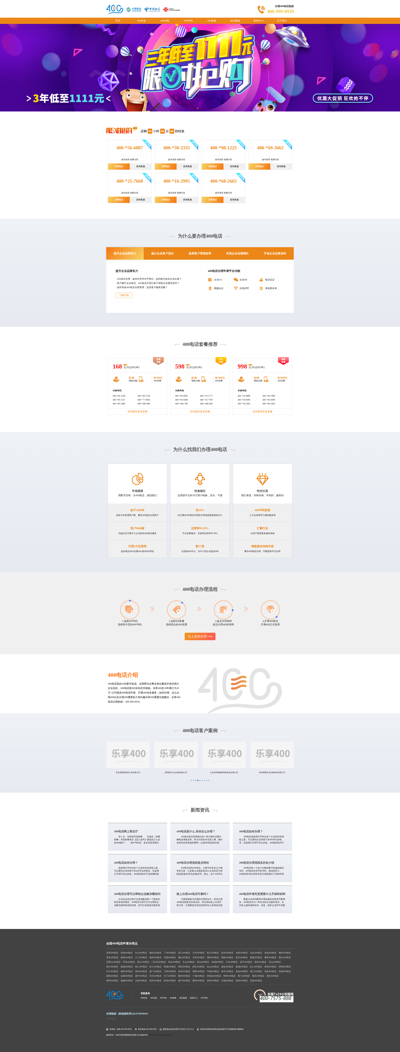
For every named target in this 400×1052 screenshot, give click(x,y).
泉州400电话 (184, 971)
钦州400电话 (170, 980)
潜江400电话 (256, 971)
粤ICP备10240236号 (156, 1035)
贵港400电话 (256, 980)
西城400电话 (256, 957)
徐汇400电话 (141, 967)
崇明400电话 (285, 967)
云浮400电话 (198, 953)
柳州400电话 (198, 980)
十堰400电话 (198, 976)
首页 (117, 20)
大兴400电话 (232, 962)
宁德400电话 (213, 971)
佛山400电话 (184, 957)
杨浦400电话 (127, 967)
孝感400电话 (285, 971)
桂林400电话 (242, 980)
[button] (191, 780)
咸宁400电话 (141, 976)
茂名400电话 (112, 957)
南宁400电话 (184, 980)
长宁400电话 (112, 971)
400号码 (188, 20)
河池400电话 (227, 980)
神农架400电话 (214, 976)
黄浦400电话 (242, 967)
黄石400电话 (258, 976)
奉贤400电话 (270, 967)
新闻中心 (259, 20)
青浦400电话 (170, 967)
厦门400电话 (155, 971)
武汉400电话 (155, 976)
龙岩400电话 (242, 971)
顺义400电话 (285, 957)
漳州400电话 (141, 971)
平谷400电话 (129, 962)
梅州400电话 (285, 953)
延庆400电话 (242, 957)
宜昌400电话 (270, 971)
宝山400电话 (275, 962)
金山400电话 (213, 967)
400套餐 (211, 20)
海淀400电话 (174, 962)
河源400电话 (170, 957)
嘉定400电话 (227, 967)
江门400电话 (141, 957)
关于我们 (282, 20)
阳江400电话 (213, 953)
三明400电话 (170, 971)
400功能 (164, 20)
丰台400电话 (188, 962)
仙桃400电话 (127, 976)
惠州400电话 (155, 957)
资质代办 (168, 1035)
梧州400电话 (155, 980)
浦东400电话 (260, 962)
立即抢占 (119, 166)
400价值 (141, 20)
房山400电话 (203, 962)
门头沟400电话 (159, 962)
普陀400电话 (184, 967)
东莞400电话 (198, 957)
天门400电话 (170, 976)
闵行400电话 (112, 967)
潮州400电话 (213, 957)
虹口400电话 (256, 967)
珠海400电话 (127, 953)
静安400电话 (198, 967)
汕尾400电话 (242, 953)
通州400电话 (270, 957)
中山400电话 (141, 953)
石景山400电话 (113, 962)
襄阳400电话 (112, 976)
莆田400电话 (198, 971)
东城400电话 (217, 962)
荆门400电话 (244, 976)
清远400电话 (270, 953)
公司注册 (110, 1018)
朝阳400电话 (227, 957)
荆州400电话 (229, 976)
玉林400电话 (141, 980)
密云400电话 (143, 962)
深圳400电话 (112, 953)
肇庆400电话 (155, 953)
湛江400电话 (184, 953)
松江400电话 (155, 967)
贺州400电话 (213, 980)
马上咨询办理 (197, 636)
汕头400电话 (256, 953)
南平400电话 (227, 971)
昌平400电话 (246, 962)
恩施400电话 (127, 980)
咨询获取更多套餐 (138, 411)
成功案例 (235, 20)
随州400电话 (184, 976)
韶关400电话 (227, 953)
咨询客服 (140, 166)
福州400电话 (127, 971)
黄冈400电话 (273, 976)
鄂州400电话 (112, 980)
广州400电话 (170, 953)
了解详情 (124, 295)
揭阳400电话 (127, 957)
